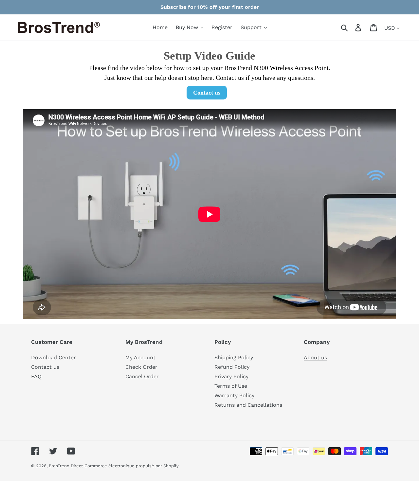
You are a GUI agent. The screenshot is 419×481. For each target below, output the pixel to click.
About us (315, 357)
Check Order (141, 367)
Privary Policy (231, 376)
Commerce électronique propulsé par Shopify (131, 465)
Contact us (45, 367)
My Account (140, 357)
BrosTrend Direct (66, 465)
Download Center (53, 357)
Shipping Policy (233, 357)
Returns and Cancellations (248, 405)
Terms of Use (230, 386)
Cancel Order (142, 376)
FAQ (36, 376)
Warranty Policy (234, 395)
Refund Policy (231, 367)
